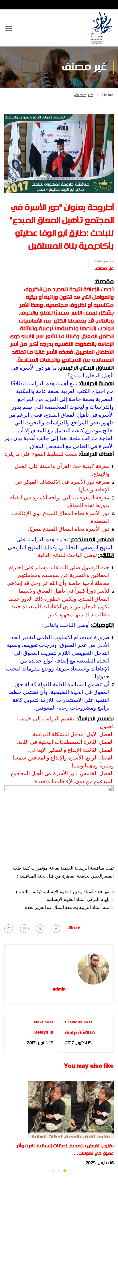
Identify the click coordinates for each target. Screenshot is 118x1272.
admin (59, 990)
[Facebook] (56, 928)
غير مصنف (83, 95)
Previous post (78, 1022)
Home (108, 95)
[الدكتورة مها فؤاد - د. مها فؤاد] (101, 28)
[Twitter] (40, 928)
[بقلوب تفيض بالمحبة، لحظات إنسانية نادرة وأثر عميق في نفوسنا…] (71, 1109)
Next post (43, 1022)
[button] (64, 1170)
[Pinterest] (24, 928)
